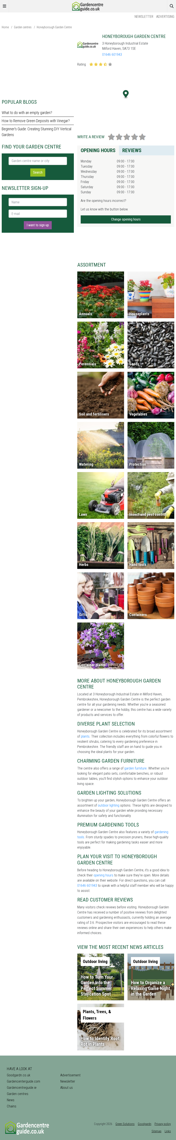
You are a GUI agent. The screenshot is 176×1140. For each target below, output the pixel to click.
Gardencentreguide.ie (21, 1088)
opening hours (103, 875)
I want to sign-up (38, 225)
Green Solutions (125, 1124)
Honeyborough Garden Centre (54, 27)
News (10, 1100)
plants (85, 736)
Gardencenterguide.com (23, 1081)
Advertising (165, 17)
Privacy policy (163, 1124)
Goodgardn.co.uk (18, 1075)
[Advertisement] (38, 64)
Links (168, 1131)
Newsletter (144, 17)
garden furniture (135, 768)
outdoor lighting (108, 805)
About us (66, 1088)
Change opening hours (126, 219)
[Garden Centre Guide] (88, 6)
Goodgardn (144, 1124)
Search (37, 172)
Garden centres (23, 27)
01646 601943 (112, 54)
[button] (126, 94)
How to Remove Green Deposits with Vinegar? (36, 120)
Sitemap (156, 1131)
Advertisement (70, 1075)
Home (5, 27)
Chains (11, 1106)
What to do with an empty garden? (27, 112)
